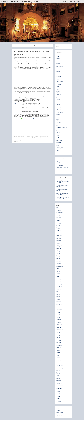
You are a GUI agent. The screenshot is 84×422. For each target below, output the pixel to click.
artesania (58, 61)
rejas (25, 140)
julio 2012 (58, 391)
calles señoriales (42, 136)
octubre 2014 (58, 347)
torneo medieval (59, 147)
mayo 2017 (58, 296)
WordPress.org (59, 415)
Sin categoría (58, 142)
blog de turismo (29, 136)
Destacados (58, 84)
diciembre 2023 (59, 225)
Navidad (58, 124)
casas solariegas (23, 137)
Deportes (58, 82)
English (70, 1)
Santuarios (58, 138)
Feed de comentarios (60, 413)
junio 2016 (58, 314)
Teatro (57, 145)
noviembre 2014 (59, 345)
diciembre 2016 (59, 304)
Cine (57, 73)
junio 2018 (58, 274)
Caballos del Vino (59, 66)
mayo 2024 (58, 217)
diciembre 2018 (59, 264)
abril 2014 (58, 357)
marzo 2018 (58, 279)
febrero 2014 (58, 360)
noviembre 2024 (59, 212)
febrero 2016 (58, 320)
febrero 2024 (58, 222)
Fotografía (58, 104)
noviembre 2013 (59, 365)
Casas (57, 69)
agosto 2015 (58, 330)
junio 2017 (58, 294)
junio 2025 (58, 208)
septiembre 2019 (59, 250)
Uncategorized (59, 148)
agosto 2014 (58, 350)
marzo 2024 (58, 220)
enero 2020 (58, 243)
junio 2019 (58, 255)
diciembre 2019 (59, 245)
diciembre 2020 (59, 233)
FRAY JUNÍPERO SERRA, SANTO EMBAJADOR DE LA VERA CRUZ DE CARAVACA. (63, 170)
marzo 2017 (58, 299)
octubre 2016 (58, 307)
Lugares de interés (21, 136)
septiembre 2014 (59, 348)
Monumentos (59, 117)
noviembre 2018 (59, 266)
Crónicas (58, 79)
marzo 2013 (58, 378)
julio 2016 (58, 312)
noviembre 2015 (59, 325)
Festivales (58, 97)
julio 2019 (58, 253)
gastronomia (58, 106)
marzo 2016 (58, 319)
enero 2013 (58, 381)
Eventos (58, 91)
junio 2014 (58, 353)
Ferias (57, 96)
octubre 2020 (59, 235)
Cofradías (58, 74)
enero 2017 (58, 302)
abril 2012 (58, 396)
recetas (57, 134)
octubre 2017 (58, 288)
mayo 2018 (58, 276)
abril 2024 (58, 218)
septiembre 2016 (59, 309)
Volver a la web (77, 1)
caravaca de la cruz (17, 137)
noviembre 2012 (59, 385)
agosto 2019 (58, 251)
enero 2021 (58, 232)
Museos (57, 119)
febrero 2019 (58, 261)
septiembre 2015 (59, 329)
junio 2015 (58, 334)
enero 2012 (58, 401)
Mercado (58, 114)
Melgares (37, 137)
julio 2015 (58, 332)
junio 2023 (58, 227)
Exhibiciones (58, 92)
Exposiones (58, 94)
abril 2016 (58, 317)
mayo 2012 (58, 395)
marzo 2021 (58, 230)
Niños (57, 125)
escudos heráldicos (33, 137)
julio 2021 (58, 228)
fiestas (57, 102)
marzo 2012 (58, 398)
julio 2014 (58, 352)
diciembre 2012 (59, 383)
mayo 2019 (58, 256)
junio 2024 (58, 215)
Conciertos (58, 76)
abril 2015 (58, 337)
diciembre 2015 (59, 324)
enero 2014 (58, 362)
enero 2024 (58, 223)
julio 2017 (58, 292)
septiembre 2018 (59, 269)
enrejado (27, 137)
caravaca (46, 136)
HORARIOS (58, 109)
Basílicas (58, 63)
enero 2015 (58, 342)
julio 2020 (58, 236)
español (16, 136)
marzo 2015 (58, 339)
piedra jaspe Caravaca (60, 129)
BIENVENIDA (58, 64)
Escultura (58, 87)
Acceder (58, 410)
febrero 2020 (58, 241)
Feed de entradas (59, 412)
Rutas (57, 137)
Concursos (58, 78)
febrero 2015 (58, 340)
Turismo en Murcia (39, 140)
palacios (22, 140)
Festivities (58, 101)
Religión (58, 135)
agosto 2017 (58, 291)
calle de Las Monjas (35, 136)
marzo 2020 (58, 240)
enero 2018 (58, 283)
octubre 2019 (58, 248)
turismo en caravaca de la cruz (31, 140)
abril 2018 (58, 278)
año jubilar (58, 58)
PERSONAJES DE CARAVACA (61, 127)
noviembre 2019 (59, 246)
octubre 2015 (58, 327)
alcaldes (57, 56)
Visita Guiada (58, 152)
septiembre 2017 (59, 289)
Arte (57, 59)
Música (57, 120)
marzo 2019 (58, 260)
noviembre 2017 (59, 286)
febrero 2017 (58, 301)
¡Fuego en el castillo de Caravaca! (62, 163)
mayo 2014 (58, 355)
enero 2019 (58, 263)
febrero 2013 (58, 380)
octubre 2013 (58, 367)
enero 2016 (58, 322)
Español (64, 1)
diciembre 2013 (59, 363)
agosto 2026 (58, 207)
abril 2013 (58, 376)
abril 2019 (58, 258)
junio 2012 (58, 393)
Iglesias (57, 110)
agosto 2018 (58, 271)
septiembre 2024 (59, 213)
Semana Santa (59, 140)
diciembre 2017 (59, 284)
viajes (57, 150)
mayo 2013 (58, 375)
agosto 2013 (58, 370)
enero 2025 (58, 210)
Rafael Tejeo (58, 132)
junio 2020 (58, 238)
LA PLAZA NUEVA (59, 165)
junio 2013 (58, 373)
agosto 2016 (58, 311)
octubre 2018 (58, 268)
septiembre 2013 (59, 368)
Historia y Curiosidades (60, 107)
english (57, 86)
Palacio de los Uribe (17, 140)
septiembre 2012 (59, 388)
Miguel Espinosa (42, 137)
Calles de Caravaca (59, 68)
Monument (58, 115)
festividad (58, 99)
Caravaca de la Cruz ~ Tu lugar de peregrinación (19, 2)
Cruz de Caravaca (59, 81)
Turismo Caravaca (25, 55)
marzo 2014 (58, 358)
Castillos (58, 71)
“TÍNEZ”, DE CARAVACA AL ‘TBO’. (62, 167)
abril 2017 (58, 297)
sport (57, 143)
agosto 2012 (58, 390)
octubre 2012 (58, 386)
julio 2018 (58, 273)
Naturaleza (58, 122)
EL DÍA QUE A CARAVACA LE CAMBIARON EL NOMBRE (63, 181)
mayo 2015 (58, 335)
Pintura (57, 130)
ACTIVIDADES (59, 54)
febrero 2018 (58, 281)
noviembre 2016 (59, 306)
